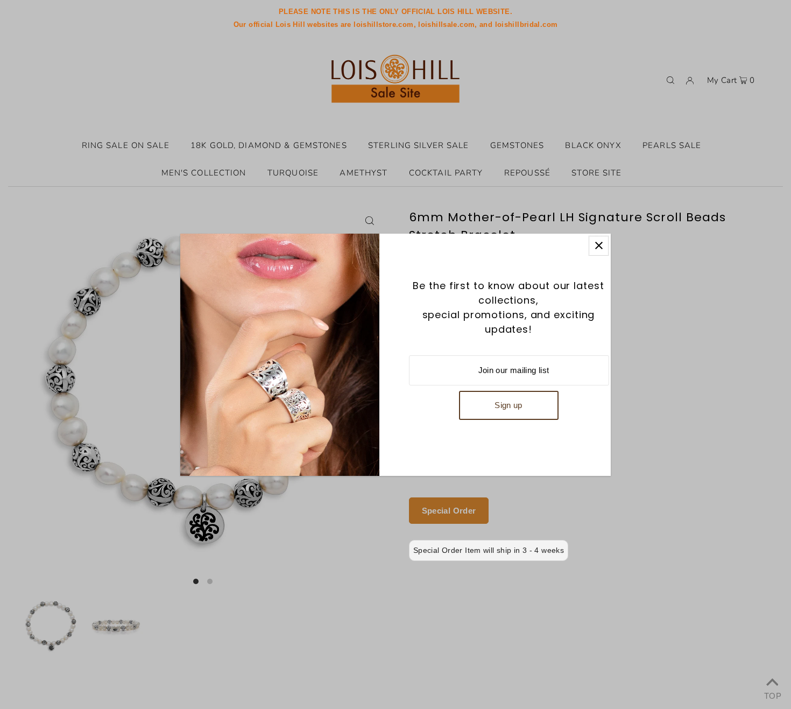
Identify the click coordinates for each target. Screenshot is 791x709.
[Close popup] (598, 245)
